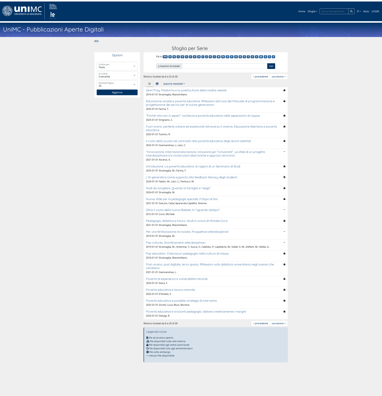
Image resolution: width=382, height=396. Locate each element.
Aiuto (366, 11)
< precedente (260, 76)
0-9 (165, 56)
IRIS (96, 41)
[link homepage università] (53, 11)
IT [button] (358, 11)
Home (301, 11)
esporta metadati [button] (173, 83)
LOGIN (375, 11)
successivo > (279, 76)
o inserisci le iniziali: (169, 66)
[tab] (149, 84)
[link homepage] (23, 11)
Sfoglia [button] (311, 11)
